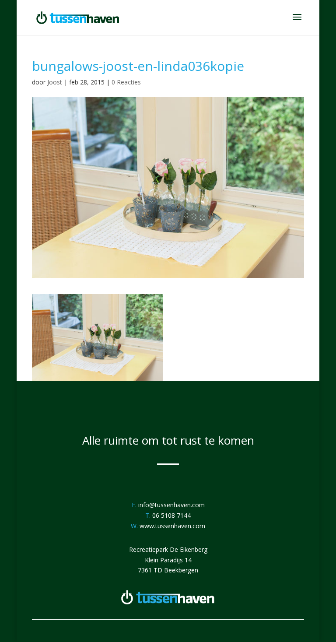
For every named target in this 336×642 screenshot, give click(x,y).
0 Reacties (126, 82)
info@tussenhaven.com (171, 505)
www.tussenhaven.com (172, 526)
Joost (54, 82)
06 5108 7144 (171, 515)
